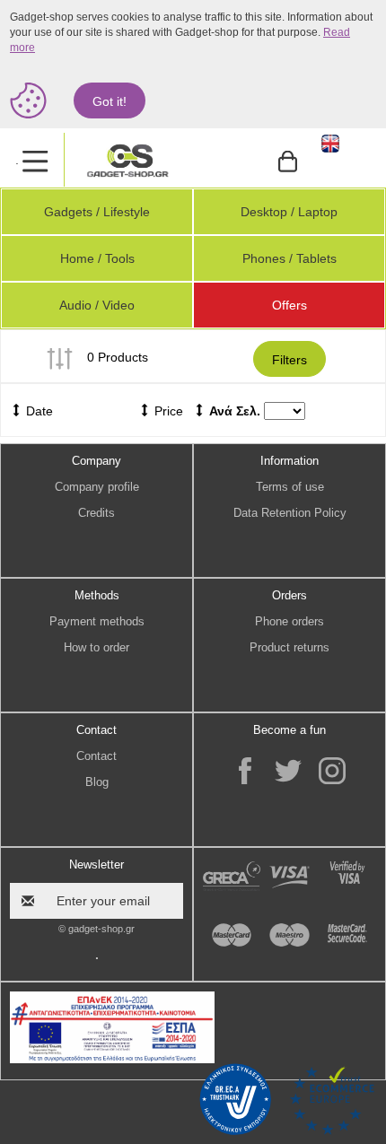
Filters (289, 360)
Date (37, 411)
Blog (97, 782)
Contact (96, 756)
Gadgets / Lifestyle (97, 212)
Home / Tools (97, 258)
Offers (289, 305)
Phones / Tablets (289, 258)
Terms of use (290, 486)
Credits (96, 513)
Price (167, 411)
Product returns (289, 647)
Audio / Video (97, 305)
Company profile (97, 486)
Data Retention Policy (290, 513)
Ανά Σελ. (234, 411)
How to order (96, 647)
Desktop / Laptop (289, 212)
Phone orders (289, 621)
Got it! (109, 101)
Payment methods (97, 621)
